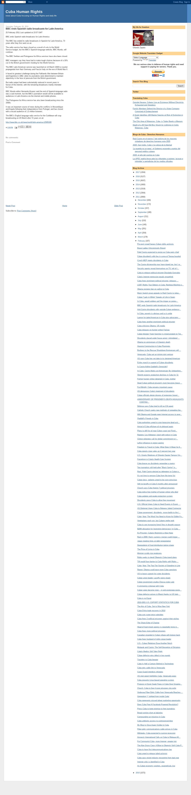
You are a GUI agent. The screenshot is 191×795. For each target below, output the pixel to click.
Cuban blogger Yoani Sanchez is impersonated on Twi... (159, 334)
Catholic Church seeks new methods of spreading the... (159, 410)
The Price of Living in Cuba (148, 549)
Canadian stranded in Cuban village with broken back (158, 635)
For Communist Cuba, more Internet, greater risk (157, 741)
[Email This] (19, 126)
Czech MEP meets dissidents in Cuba (152, 260)
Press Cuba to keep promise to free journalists (156, 709)
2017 (138, 172)
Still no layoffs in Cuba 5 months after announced (157, 484)
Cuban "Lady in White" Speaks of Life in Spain (156, 297)
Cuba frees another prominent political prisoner (156, 322)
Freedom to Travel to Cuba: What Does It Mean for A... (159, 447)
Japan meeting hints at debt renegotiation (154, 541)
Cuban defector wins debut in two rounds (153, 655)
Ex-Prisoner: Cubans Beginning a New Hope (155, 533)
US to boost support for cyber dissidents (153, 574)
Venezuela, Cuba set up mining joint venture (155, 354)
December (142, 200)
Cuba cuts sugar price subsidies (150, 615)
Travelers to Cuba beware (147, 660)
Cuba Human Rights (24, 12)
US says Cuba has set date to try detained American (158, 358)
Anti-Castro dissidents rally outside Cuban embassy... (159, 309)
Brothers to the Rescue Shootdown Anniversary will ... (159, 350)
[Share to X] (24, 126)
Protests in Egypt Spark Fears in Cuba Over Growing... (159, 684)
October (141, 208)
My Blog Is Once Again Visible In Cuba (153, 725)
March (140, 237)
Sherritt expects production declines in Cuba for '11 (157, 375)
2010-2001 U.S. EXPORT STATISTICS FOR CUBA (158, 602)
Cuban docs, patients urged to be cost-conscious (157, 480)
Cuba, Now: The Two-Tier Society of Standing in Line (158, 566)
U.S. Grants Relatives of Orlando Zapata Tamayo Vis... (159, 455)
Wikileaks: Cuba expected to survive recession (156, 733)
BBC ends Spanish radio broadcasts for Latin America (159, 305)
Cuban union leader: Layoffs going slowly (153, 578)
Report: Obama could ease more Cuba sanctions (157, 570)
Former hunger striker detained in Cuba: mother (156, 379)
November (142, 204)
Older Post (118, 206)
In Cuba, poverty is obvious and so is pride (154, 313)
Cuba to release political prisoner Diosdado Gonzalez (158, 273)
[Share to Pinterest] (30, 126)
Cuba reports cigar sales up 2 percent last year (156, 451)
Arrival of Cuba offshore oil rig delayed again (155, 427)
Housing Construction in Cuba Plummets (153, 346)
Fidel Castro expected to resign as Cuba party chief (158, 252)
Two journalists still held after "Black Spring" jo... (157, 467)
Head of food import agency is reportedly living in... (158, 627)
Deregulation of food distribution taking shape (155, 545)
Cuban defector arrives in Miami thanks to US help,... (158, 594)
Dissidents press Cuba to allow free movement (156, 500)
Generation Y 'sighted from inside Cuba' (153, 696)
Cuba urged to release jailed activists (152, 754)
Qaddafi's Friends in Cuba (147, 418)
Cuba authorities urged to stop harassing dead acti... (158, 422)
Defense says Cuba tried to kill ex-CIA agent (155, 406)
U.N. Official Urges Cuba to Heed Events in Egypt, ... (159, 504)
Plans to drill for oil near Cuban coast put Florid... (157, 431)
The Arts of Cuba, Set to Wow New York (153, 606)
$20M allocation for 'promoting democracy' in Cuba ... (158, 529)
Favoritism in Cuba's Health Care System (154, 459)
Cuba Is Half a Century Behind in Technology (155, 664)
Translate (152, 60)
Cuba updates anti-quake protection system (155, 496)
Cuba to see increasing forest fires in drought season (158, 525)
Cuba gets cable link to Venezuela (151, 668)
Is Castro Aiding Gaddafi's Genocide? (152, 367)
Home (64, 206)
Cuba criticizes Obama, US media (151, 326)
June (140, 224)
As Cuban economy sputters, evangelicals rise (156, 766)
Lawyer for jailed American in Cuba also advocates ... (158, 318)
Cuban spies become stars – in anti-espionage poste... (159, 590)
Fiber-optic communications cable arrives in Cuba (157, 729)
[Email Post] (15, 127)
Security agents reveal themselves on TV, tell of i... (158, 268)
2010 (138, 773)
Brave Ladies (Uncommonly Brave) (151, 248)
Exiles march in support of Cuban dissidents (155, 363)
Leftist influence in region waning (150, 443)
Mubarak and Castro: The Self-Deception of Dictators (158, 647)
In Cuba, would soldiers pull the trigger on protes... (157, 301)
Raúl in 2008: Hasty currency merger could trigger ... (158, 537)
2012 (138, 193)
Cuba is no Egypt (144, 598)
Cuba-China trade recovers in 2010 (151, 611)
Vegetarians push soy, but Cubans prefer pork (155, 521)
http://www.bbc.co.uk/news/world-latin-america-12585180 (28, 122)
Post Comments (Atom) (26, 211)
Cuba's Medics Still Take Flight (149, 651)
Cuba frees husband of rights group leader (154, 639)
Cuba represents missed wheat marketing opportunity (158, 700)
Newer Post (10, 206)
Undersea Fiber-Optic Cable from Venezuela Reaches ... (160, 692)
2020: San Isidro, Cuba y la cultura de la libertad (152, 145)
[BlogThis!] (22, 126)
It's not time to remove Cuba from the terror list (156, 476)
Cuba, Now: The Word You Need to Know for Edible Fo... (160, 517)
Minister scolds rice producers (149, 553)
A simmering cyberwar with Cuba (150, 586)
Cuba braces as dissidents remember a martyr (156, 463)
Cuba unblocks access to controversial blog (155, 721)
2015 (138, 180)
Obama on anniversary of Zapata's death (153, 342)
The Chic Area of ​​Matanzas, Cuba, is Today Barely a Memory (158, 121)
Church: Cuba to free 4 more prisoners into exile (156, 688)
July (140, 220)
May (140, 229)
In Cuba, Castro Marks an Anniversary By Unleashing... (159, 371)
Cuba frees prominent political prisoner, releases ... (157, 281)
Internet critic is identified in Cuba (150, 762)
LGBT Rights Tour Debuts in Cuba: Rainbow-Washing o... (160, 285)
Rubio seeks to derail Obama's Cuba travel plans (157, 557)
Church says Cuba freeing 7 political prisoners (156, 488)
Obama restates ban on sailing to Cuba (153, 289)
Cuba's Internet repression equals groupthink (155, 277)
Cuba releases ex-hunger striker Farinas (153, 330)
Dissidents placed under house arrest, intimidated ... (158, 338)
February (142, 241)
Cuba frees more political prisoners (151, 631)
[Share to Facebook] (27, 126)
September (142, 212)
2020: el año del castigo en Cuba (146, 155)
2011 (138, 197)
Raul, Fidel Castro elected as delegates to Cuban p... (158, 472)
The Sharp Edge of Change (148, 623)
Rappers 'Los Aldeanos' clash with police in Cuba (157, 435)
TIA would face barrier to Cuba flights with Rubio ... (157, 562)
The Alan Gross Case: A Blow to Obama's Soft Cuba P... (160, 745)
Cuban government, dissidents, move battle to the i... (158, 512)
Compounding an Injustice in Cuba (151, 717)
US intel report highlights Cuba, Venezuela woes (156, 676)
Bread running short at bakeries (150, 713)
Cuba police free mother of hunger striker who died (157, 492)
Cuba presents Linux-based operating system (155, 680)
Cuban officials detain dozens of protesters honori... (158, 395)
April (140, 233)
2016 (138, 176)
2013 (138, 189)
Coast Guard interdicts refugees (150, 672)
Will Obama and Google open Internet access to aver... (159, 414)
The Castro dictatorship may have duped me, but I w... (159, 264)
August (141, 216)
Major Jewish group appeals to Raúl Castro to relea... (158, 293)
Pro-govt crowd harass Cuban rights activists (155, 244)
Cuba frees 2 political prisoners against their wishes (158, 619)
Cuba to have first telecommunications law (154, 749)
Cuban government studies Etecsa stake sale (155, 582)
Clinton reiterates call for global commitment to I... (157, 439)
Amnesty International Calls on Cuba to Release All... (158, 737)
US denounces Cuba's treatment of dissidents (155, 391)
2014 (138, 184)
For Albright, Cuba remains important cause (154, 387)
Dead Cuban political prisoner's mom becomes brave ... (159, 383)
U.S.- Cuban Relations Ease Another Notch (154, 643)
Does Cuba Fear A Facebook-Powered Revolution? (157, 704)
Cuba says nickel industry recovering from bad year (158, 758)
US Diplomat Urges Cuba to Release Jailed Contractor (159, 508)
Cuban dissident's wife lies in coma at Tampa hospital (159, 256)
